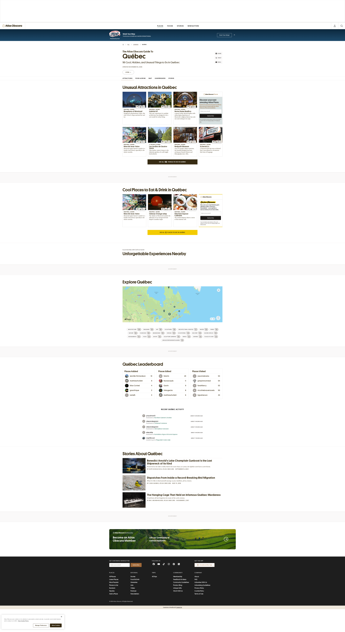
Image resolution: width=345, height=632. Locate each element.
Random (112, 588)
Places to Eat (113, 585)
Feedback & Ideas (179, 579)
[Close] (61, 617)
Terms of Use (203, 224)
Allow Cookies (56, 625)
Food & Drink (135, 579)
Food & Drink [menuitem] (140, 78)
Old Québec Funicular (161, 429)
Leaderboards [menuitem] (160, 78)
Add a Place (113, 594)
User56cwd (150, 438)
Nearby (112, 591)
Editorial (134, 572)
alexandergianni (152, 421)
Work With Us (178, 591)
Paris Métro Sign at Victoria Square (165, 434)
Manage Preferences (41, 625)
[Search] (341, 25)
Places (111, 572)
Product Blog (177, 585)
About (197, 576)
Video (133, 588)
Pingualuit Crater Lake (163, 440)
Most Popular (114, 582)
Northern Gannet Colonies (163, 417)
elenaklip (149, 432)
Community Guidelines (181, 582)
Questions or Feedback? (172, 607)
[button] (137, 106)
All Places (112, 576)
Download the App (206, 565)
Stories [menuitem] (171, 78)
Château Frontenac (160, 423)
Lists (132, 585)
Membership (177, 576)
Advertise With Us (201, 582)
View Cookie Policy (23, 621)
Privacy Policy (211, 120)
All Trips (154, 576)
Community (178, 572)
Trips (154, 572)
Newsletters (135, 594)
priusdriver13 (150, 416)
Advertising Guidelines (202, 585)
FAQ (196, 579)
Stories (133, 576)
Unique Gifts (177, 588)
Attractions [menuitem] (128, 78)
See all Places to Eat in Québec (172, 232)
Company (198, 572)
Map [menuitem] (150, 78)
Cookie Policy (199, 591)
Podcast (133, 591)
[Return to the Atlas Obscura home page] (12, 25)
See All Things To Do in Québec (172, 162)
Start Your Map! (224, 35)
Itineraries (134, 582)
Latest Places (113, 579)
